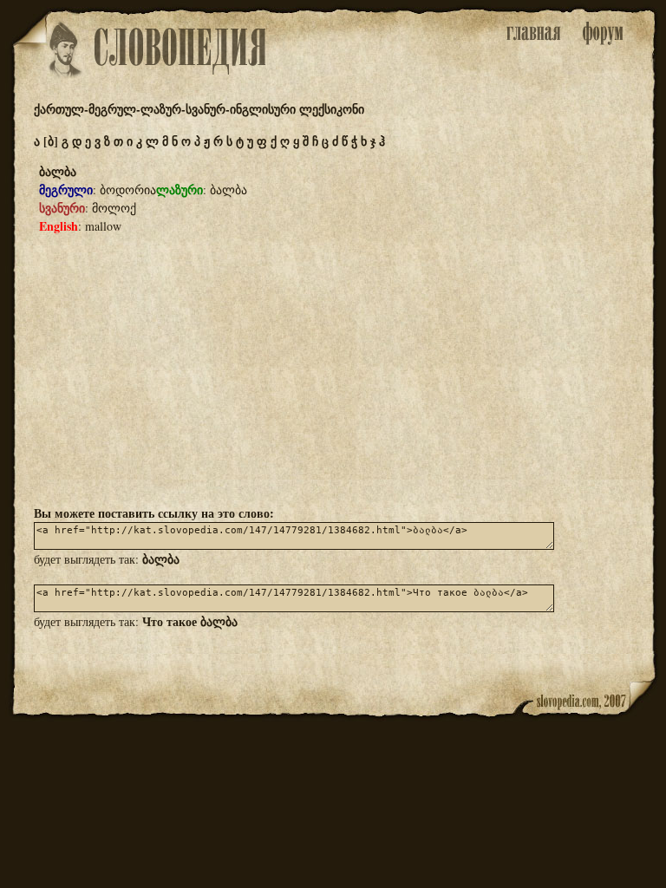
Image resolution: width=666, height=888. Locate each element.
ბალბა (161, 559)
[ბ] (50, 141)
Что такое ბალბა (190, 621)
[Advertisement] (333, 368)
